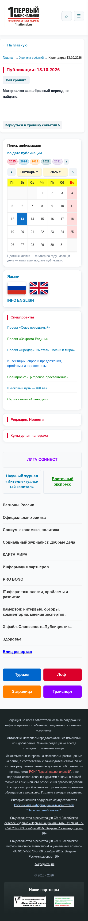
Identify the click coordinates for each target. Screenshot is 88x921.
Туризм (22, 674)
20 (22, 232)
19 (12, 232)
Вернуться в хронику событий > (32, 125)
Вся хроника (16, 80)
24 (62, 232)
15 (42, 219)
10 (62, 206)
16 (52, 219)
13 (22, 219)
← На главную (15, 45)
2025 (12, 161)
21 (32, 232)
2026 (54, 172)
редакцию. (32, 792)
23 (52, 232)
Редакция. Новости (27, 419)
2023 (35, 161)
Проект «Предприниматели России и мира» (41, 350)
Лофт (62, 674)
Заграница (22, 691)
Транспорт (63, 691)
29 (42, 245)
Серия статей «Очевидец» (27, 399)
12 (12, 219)
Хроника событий (31, 57)
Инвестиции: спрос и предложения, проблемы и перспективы (34, 363)
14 (32, 219)
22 (42, 232)
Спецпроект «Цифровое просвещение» (38, 377)
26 (12, 245)
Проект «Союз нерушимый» (28, 327)
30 (52, 245)
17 (62, 219)
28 (32, 245)
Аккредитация (44, 864)
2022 (46, 161)
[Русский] (16, 288)
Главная (8, 57)
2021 (57, 161)
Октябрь (27, 172)
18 (72, 219)
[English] (38, 288)
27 (22, 245)
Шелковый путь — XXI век (27, 388)
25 (72, 232)
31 (62, 245)
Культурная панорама (29, 436)
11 (72, 206)
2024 (23, 161)
